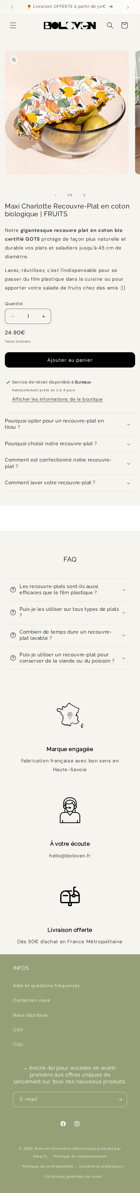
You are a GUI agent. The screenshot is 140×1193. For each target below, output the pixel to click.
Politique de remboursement (80, 1156)
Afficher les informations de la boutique (57, 399)
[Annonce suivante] (128, 7)
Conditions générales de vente (73, 1176)
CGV (18, 1030)
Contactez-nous (31, 1000)
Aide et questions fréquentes (46, 985)
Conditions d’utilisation (101, 1166)
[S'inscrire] (119, 1099)
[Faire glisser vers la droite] (84, 195)
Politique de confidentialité (47, 1166)
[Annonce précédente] (12, 7)
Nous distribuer (30, 1015)
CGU (18, 1044)
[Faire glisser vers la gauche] (56, 195)
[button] (13, 25)
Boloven (42, 1148)
